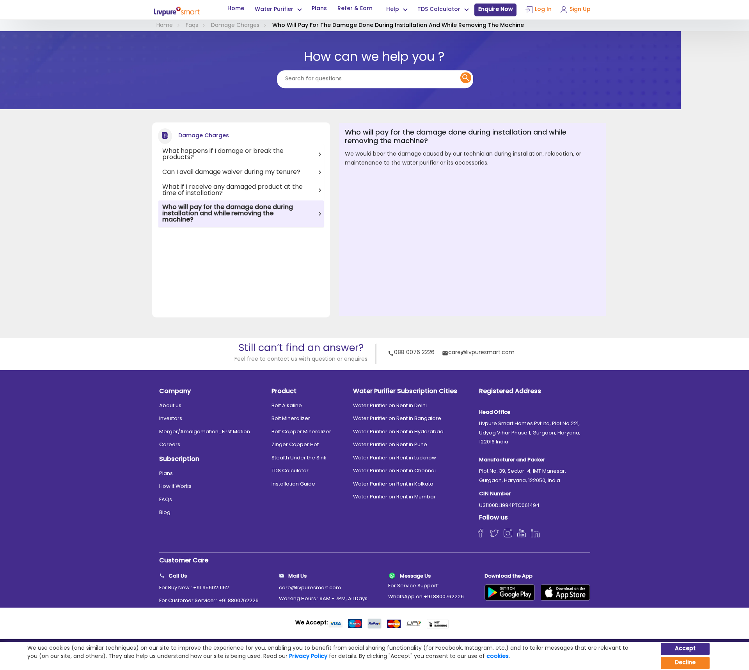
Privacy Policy (308, 656)
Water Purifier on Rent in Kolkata (393, 484)
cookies (497, 656)
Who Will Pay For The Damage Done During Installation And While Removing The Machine (398, 25)
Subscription (179, 459)
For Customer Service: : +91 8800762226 (209, 601)
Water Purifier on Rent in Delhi (390, 406)
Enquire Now (495, 9)
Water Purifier (274, 10)
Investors (170, 419)
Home (235, 9)
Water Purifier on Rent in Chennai (394, 471)
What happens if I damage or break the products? (223, 154)
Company (175, 391)
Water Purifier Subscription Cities (405, 391)
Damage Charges (235, 25)
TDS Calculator (290, 471)
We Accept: (311, 623)
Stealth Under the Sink (299, 458)
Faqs (192, 25)
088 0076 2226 (414, 353)
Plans (319, 9)
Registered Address (510, 391)
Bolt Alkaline (287, 406)
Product (284, 391)
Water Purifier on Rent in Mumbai (394, 497)
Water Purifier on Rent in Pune (390, 445)
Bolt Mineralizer (291, 419)
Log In (543, 9)
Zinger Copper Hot (295, 445)
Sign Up (580, 9)
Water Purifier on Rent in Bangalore (397, 419)
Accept (685, 648)
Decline (685, 662)
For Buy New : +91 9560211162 (194, 588)
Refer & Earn (355, 9)
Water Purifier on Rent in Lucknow (394, 458)
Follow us (493, 518)
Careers (169, 445)
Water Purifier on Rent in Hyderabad (398, 432)
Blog (164, 513)
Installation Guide (293, 484)
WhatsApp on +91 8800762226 (426, 597)
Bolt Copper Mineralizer (301, 432)
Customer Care (183, 561)
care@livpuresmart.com (481, 353)
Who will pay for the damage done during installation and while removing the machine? (227, 213)
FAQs (165, 500)
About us (170, 406)
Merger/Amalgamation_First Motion (204, 432)
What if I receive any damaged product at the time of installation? (232, 190)
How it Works (175, 486)
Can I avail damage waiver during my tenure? (231, 172)
